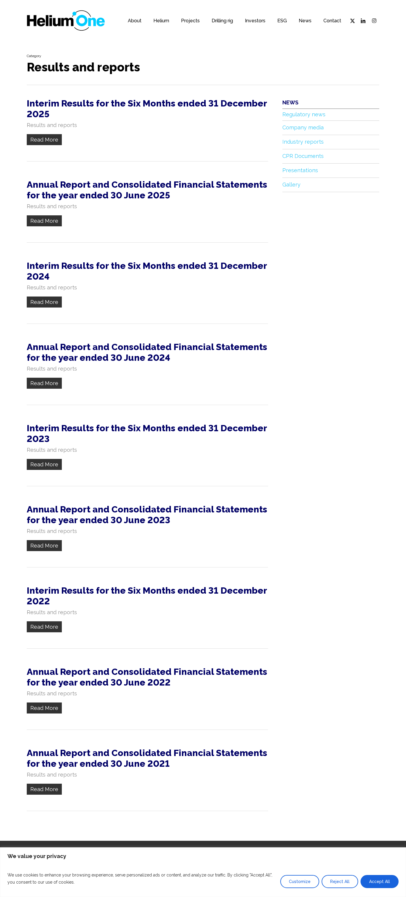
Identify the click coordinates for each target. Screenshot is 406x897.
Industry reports (303, 142)
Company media (303, 127)
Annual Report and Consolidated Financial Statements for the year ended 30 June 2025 (147, 189)
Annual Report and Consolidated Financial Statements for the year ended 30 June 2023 (147, 514)
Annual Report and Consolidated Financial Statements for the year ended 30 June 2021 (147, 758)
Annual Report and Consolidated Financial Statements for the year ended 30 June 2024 (147, 352)
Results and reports (52, 125)
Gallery (291, 184)
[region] (203, 872)
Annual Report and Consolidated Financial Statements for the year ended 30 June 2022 (147, 677)
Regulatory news (303, 114)
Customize (300, 881)
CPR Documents (303, 156)
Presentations (300, 170)
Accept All (379, 881)
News (290, 102)
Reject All (340, 881)
